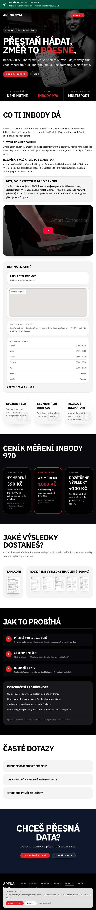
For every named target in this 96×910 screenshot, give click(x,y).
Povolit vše (14, 903)
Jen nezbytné (45, 903)
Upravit (31, 903)
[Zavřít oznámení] (90, 4)
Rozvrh (45, 883)
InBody (69, 883)
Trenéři (57, 883)
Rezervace (78, 15)
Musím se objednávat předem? (27, 766)
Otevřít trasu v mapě (20, 387)
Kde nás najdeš (15, 74)
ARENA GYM (12, 15)
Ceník (37, 74)
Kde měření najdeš (35, 855)
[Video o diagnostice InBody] (48, 230)
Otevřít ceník (63, 855)
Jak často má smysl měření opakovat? (32, 779)
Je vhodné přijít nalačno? (25, 793)
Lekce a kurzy (29, 883)
